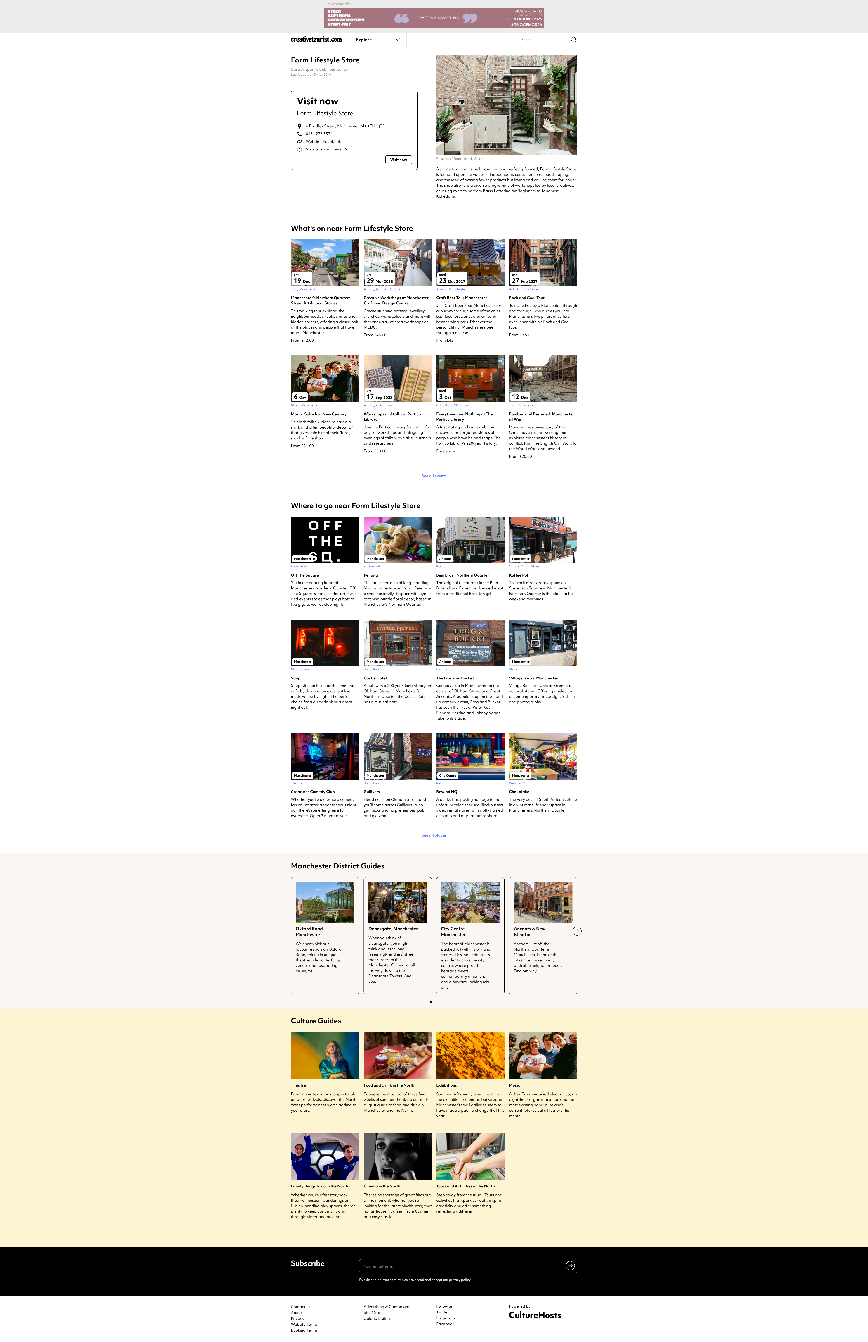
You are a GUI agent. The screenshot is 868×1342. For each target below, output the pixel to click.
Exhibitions (446, 1085)
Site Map (372, 1312)
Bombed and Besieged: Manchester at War (541, 416)
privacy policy (459, 1280)
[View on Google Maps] (381, 126)
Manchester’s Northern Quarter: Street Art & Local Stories (320, 300)
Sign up (570, 1265)
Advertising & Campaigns (387, 1306)
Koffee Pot (518, 575)
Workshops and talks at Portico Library (392, 416)
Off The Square (305, 575)
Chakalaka (519, 791)
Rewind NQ (446, 791)
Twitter (442, 1312)
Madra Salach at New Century (319, 414)
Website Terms (304, 1324)
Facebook (332, 141)
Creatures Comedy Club (313, 791)
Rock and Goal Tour (527, 297)
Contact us (300, 1306)
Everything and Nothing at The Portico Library (464, 416)
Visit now (398, 159)
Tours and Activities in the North (465, 1186)
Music (514, 1085)
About (296, 1312)
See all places (434, 835)
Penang (371, 575)
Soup (295, 678)
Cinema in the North (382, 1186)
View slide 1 (431, 1002)
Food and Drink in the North (389, 1085)
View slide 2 (437, 1002)
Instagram (445, 1318)
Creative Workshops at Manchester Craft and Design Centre (396, 300)
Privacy (297, 1318)
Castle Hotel (375, 678)
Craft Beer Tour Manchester (461, 297)
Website (313, 141)
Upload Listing (377, 1318)
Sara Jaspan (302, 69)
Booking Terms (304, 1330)
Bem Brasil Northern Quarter (462, 575)
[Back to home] (316, 40)
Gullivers (372, 791)
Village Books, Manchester (533, 678)
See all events (434, 475)
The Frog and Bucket (455, 678)
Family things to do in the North (319, 1186)
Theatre (298, 1085)
